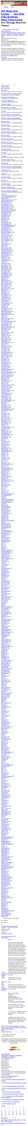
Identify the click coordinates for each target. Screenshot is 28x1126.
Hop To (3, 1030)
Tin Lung (3, 111)
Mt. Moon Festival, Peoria (7, 159)
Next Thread (16, 918)
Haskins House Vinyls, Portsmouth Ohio (11, 166)
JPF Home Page (9, 10)
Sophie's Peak (4, 163)
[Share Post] (6, 927)
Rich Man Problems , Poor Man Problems (11, 93)
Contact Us (19, 1120)
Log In (12, 7)
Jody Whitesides (14, 1027)
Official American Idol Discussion (15, 1094)
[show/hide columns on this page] (1, 29)
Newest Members (5, 1054)
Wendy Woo (4, 180)
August (3, 1105)
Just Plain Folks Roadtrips (12, 15)
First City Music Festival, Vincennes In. (11, 114)
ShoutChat (3, 57)
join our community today (11, 55)
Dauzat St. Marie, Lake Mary (8, 131)
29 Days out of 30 (5, 170)
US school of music (6, 149)
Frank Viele (4, 173)
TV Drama (4, 152)
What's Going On (5, 88)
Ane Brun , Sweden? (6, 104)
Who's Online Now (6, 31)
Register (6, 7)
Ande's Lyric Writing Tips (13, 1101)
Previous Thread (7, 918)
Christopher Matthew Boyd (8, 187)
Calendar (8, 29)
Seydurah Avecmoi (5, 184)
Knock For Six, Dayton (7, 138)
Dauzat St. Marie (5, 125)
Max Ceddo (4, 90)
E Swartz (22, 1026)
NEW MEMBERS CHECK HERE (16, 1086)
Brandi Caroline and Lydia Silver (9, 191)
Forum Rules (4, 1120)
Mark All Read (12, 1120)
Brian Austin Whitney (14, 1026)
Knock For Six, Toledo (7, 145)
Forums (5, 13)
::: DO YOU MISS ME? (7, 100)
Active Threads (15, 29)
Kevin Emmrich (9, 1029)
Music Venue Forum (11, 19)
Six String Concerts (6, 177)
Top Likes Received (6, 902)
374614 (4, 927)
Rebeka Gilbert (5, 121)
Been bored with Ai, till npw (8, 97)
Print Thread (4, 920)
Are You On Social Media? (13, 1092)
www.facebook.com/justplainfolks (16, 1001)
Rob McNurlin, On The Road (8, 107)
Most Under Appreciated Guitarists (15, 1099)
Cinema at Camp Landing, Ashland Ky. (11, 118)
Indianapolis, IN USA (6, 933)
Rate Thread (4, 922)
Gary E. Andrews (5, 1027)
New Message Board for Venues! (9, 926)
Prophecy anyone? (11, 1103)
